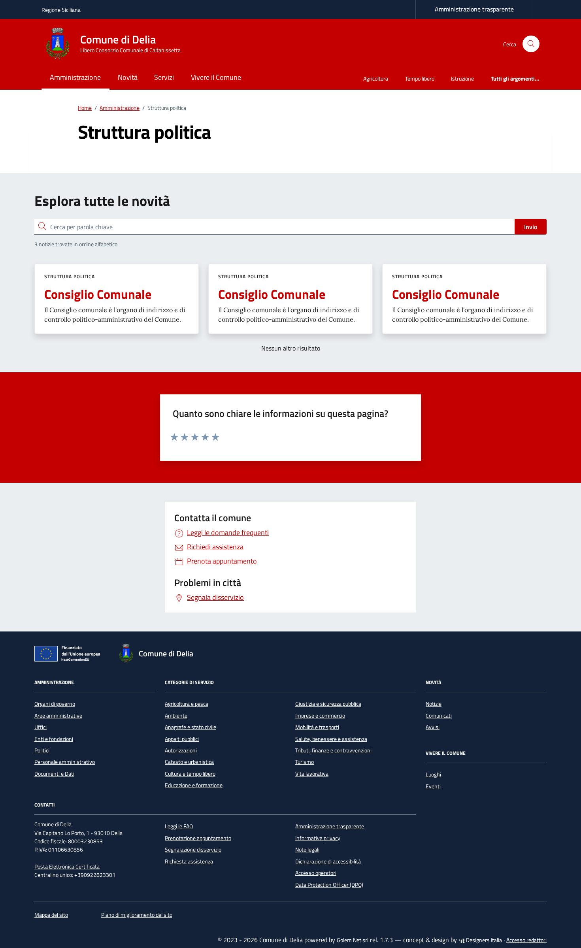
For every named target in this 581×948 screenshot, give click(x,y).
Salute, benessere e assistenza (331, 739)
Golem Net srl (352, 940)
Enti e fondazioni (53, 739)
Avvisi (433, 727)
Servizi (164, 77)
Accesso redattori (526, 940)
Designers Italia (483, 940)
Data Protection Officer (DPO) (329, 884)
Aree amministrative (58, 715)
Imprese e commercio (320, 715)
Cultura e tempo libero (190, 773)
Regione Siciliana (61, 10)
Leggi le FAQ (179, 826)
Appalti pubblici (182, 739)
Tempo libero (419, 78)
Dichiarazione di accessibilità (328, 861)
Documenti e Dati (54, 773)
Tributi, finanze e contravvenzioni (333, 750)
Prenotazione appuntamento (198, 838)
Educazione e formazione (194, 785)
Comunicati (439, 715)
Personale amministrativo (64, 762)
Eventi (433, 786)
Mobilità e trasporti (317, 727)
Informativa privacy (317, 838)
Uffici (40, 727)
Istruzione (462, 78)
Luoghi (433, 774)
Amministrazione (75, 77)
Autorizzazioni (181, 750)
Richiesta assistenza (189, 861)
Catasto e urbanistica (189, 762)
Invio (530, 227)
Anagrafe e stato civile (190, 727)
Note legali (307, 849)
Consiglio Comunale (97, 294)
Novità (128, 77)
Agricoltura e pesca (186, 703)
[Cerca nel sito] (531, 44)
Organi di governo (54, 703)
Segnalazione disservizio (193, 849)
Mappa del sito (51, 914)
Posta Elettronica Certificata (67, 866)
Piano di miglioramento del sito (136, 914)
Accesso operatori (315, 873)
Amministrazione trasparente (474, 9)
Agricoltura (375, 78)
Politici (41, 750)
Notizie (433, 703)
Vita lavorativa (311, 773)
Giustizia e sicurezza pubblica (328, 703)
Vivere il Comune (216, 77)
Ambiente (176, 715)
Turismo (304, 762)
